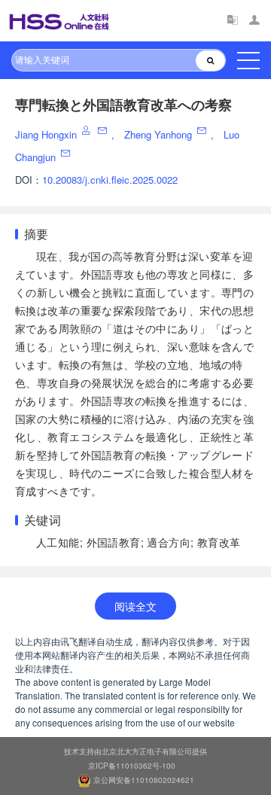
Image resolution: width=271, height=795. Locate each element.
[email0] (103, 131)
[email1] (202, 131)
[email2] (66, 153)
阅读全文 (135, 606)
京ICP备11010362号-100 (131, 765)
